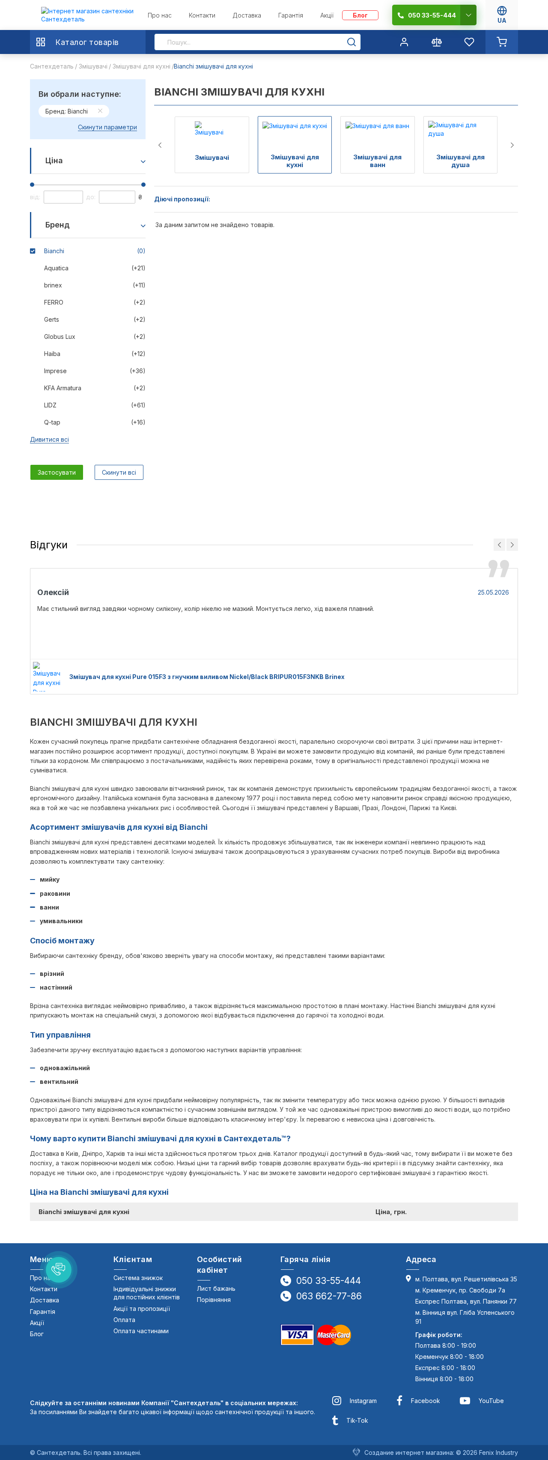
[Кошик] (501, 42)
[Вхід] (404, 42)
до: (90, 196)
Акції (37, 1322)
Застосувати (57, 472)
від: (35, 196)
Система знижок (138, 1277)
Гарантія (42, 1311)
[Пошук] (351, 42)
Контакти (43, 1288)
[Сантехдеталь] (87, 15)
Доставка (44, 1300)
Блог (37, 1333)
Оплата (124, 1319)
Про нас (42, 1277)
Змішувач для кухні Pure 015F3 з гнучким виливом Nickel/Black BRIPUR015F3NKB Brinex (207, 676)
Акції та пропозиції (141, 1308)
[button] (58, 1270)
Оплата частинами (141, 1330)
